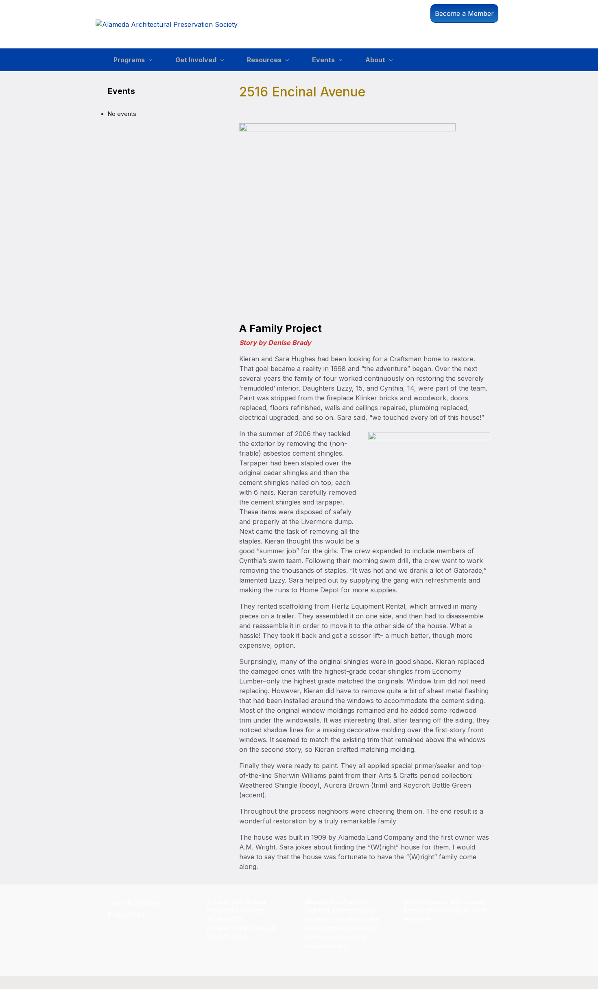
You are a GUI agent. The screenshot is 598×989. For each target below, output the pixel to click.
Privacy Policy (127, 914)
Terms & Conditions (135, 902)
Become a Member (464, 13)
